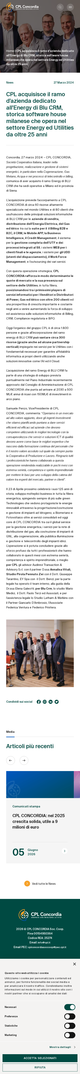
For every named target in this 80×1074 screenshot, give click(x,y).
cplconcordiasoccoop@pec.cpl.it (47, 947)
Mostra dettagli (60, 1047)
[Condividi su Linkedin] (51, 702)
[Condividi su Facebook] (39, 702)
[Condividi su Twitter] (57, 702)
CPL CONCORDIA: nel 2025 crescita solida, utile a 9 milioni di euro (38, 821)
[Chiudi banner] (74, 965)
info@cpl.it (44, 942)
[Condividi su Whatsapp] (45, 702)
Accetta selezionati (40, 1058)
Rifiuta (40, 1067)
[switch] (69, 1016)
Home (10, 51)
